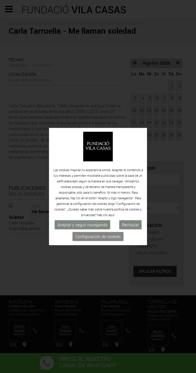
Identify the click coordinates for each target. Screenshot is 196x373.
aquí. (111, 215)
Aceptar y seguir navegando (82, 225)
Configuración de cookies (98, 236)
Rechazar (130, 225)
